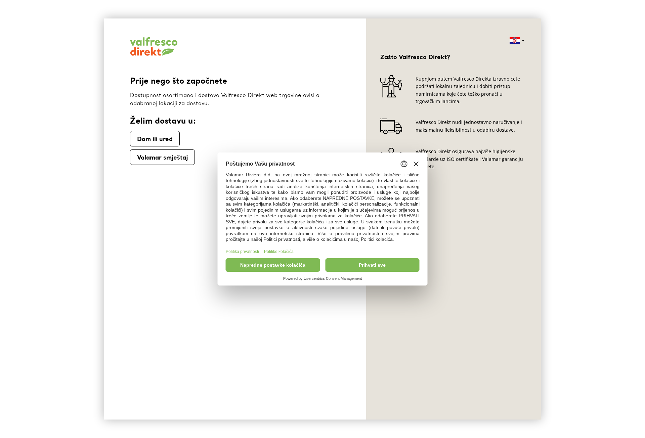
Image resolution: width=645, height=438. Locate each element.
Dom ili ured (155, 139)
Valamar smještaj (162, 157)
